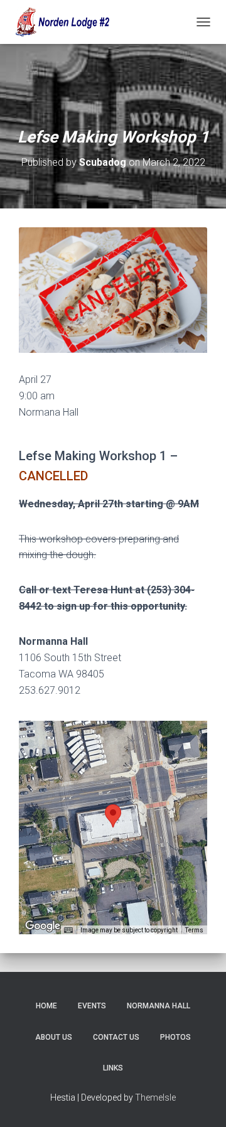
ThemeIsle (155, 1097)
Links (113, 1068)
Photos (175, 1037)
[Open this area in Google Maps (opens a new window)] (42, 926)
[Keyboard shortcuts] (68, 930)
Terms (194, 930)
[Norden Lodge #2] (65, 22)
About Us (53, 1037)
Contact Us (116, 1037)
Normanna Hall (158, 1005)
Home (46, 1005)
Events (92, 1005)
